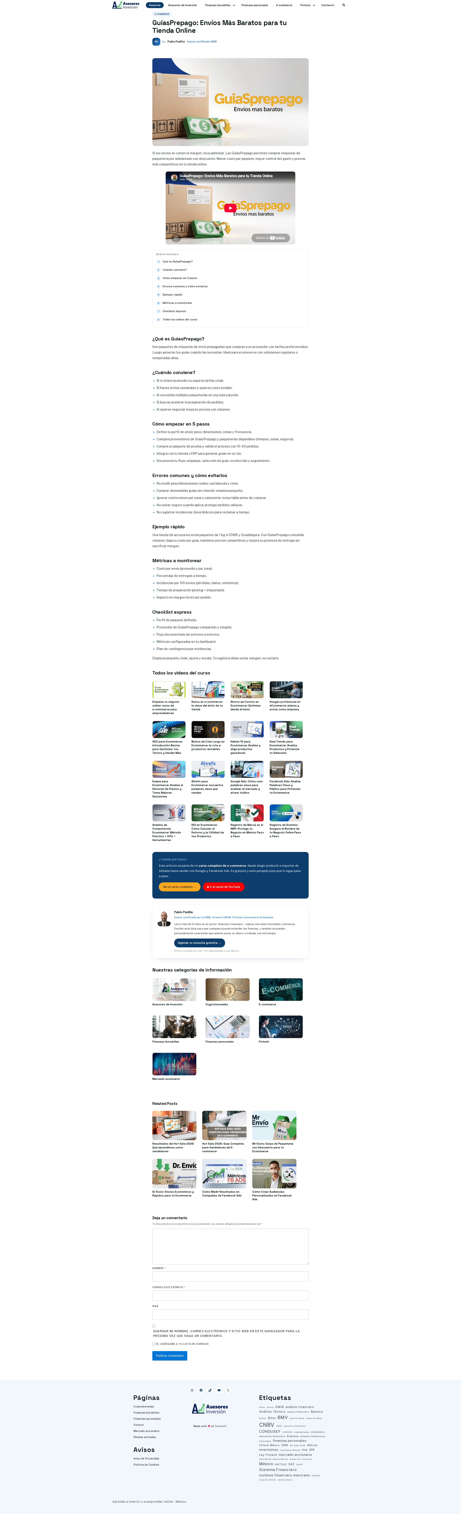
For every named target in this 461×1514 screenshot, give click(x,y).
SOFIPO (316, 1476)
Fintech (305, 5)
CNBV (266, 1425)
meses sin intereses (301, 1459)
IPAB (304, 1450)
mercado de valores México (273, 1459)
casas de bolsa (314, 1418)
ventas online (285, 1480)
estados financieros (312, 1436)
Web (155, 1306)
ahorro (270, 1407)
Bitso (272, 1418)
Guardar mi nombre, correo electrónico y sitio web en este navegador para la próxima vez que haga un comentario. (226, 1333)
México (266, 1463)
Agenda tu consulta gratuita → (199, 942)
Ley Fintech (268, 1455)
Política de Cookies (146, 1464)
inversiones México (290, 1450)
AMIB (279, 1407)
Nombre (159, 1268)
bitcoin (262, 1418)
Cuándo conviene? (175, 269)
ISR (312, 1450)
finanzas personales (289, 1441)
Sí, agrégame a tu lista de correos (182, 1344)
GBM (284, 1445)
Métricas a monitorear (177, 302)
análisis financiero (300, 1407)
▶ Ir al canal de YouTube (223, 886)
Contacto (327, 5)
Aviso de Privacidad (146, 1458)
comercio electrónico (295, 1426)
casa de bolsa (297, 1418)
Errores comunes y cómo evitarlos (185, 286)
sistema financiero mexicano (284, 1475)
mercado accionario (295, 1455)
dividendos (318, 1432)
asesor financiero (298, 1411)
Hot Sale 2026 (297, 1445)
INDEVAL (312, 1445)
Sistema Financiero (278, 1469)
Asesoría (154, 5)
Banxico (317, 1411)
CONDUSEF (270, 1431)
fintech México (269, 1445)
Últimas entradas (144, 1437)
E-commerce (284, 5)
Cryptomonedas (143, 1406)
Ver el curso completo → (179, 886)
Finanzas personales (254, 5)
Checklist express (174, 311)
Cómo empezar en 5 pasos (180, 278)
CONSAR (287, 1432)
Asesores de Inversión (182, 5)
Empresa (293, 1436)
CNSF (279, 1426)
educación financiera (272, 1436)
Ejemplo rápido (172, 294)
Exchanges (265, 1441)
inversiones (268, 1450)
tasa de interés (267, 1480)
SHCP (299, 1464)
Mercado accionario (146, 1431)
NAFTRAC (281, 1464)
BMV (283, 1417)
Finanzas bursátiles (217, 5)
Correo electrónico (168, 1287)
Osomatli (221, 1426)
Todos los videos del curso (180, 319)
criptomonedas (301, 1432)
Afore (262, 1407)
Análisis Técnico (272, 1411)
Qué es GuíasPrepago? (178, 261)
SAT (291, 1464)
